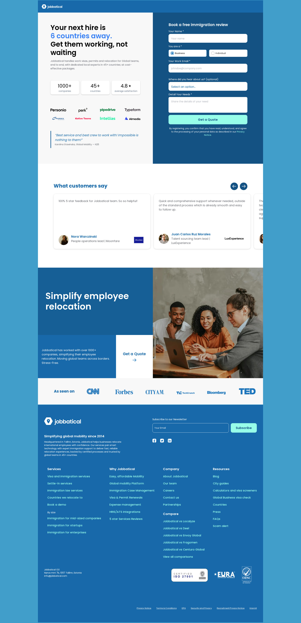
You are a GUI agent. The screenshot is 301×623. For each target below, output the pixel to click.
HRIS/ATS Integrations (124, 512)
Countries (220, 505)
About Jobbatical (175, 476)
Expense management (125, 505)
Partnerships (172, 505)
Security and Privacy (201, 608)
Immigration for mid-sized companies (74, 518)
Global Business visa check (232, 497)
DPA (184, 608)
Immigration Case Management (132, 490)
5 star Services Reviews (126, 519)
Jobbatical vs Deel (176, 528)
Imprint (253, 608)
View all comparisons (178, 557)
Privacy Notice (144, 608)
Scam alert (220, 526)
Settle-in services (59, 483)
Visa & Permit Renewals (126, 497)
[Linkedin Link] (170, 440)
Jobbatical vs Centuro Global (184, 549)
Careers (168, 490)
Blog (216, 476)
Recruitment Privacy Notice (231, 608)
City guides (221, 483)
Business (180, 53)
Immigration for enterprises (66, 532)
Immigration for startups (64, 525)
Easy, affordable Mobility (126, 476)
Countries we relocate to (65, 497)
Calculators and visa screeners (235, 490)
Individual (221, 53)
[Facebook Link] (154, 440)
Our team (170, 483)
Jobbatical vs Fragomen (180, 542)
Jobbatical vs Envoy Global (182, 535)
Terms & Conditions (166, 608)
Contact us (171, 497)
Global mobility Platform (126, 483)
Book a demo (56, 505)
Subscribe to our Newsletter (169, 419)
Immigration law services (65, 490)
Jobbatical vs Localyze (179, 521)
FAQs (216, 519)
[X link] (162, 440)
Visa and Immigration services (68, 476)
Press (217, 512)
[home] (52, 6)
